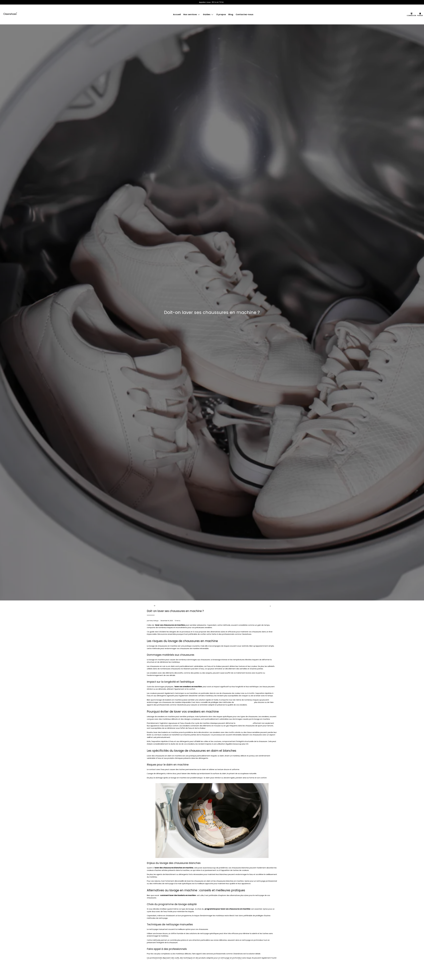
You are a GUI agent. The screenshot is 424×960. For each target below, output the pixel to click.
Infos (158, 606)
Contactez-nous (244, 14)
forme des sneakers (243, 723)
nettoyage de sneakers (244, 702)
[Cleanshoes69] (10, 14)
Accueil (177, 14)
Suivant (274, 606)
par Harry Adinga (152, 621)
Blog (230, 14)
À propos (221, 14)
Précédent (265, 606)
